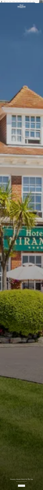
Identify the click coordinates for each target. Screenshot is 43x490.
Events (17, 1)
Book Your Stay (21, 485)
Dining (10, 1)
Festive (24, 1)
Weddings (13, 1)
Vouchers (37, 1)
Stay (7, 1)
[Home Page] (1, 1)
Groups (20, 1)
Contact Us (27, 1)
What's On (30, 1)
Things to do (33, 1)
